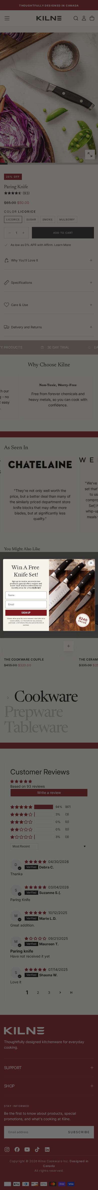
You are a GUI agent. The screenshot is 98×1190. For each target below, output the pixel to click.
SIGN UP (26, 612)
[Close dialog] (91, 562)
